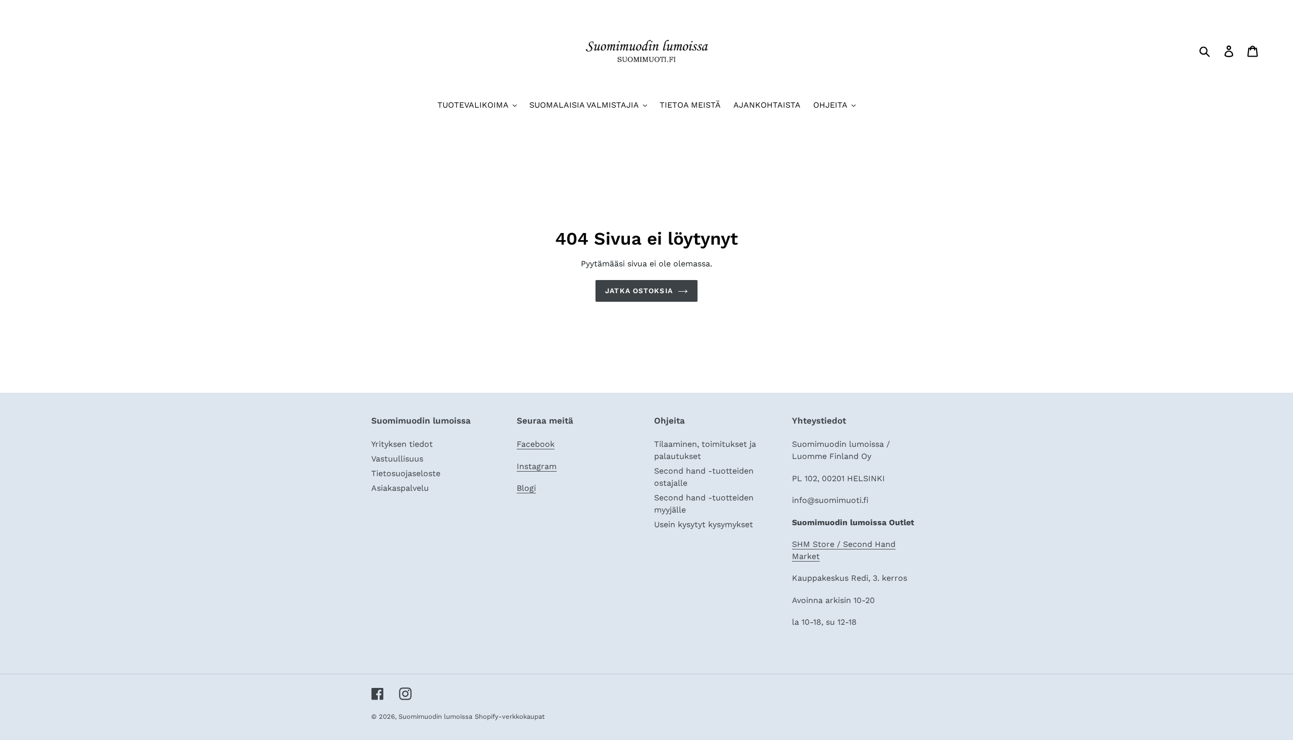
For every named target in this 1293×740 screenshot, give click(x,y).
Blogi (526, 488)
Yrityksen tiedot (402, 444)
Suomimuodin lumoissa (435, 716)
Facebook (536, 444)
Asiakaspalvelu (400, 488)
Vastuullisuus (397, 459)
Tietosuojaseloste (405, 473)
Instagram (537, 466)
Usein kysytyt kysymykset (703, 524)
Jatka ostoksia (639, 291)
